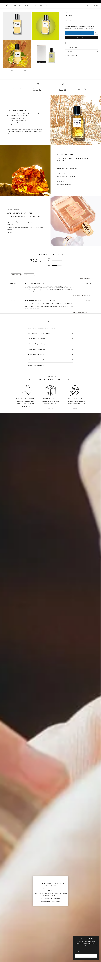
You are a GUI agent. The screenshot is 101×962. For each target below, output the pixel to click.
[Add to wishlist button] (96, 33)
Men (15, 5)
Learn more (9, 232)
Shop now (50, 408)
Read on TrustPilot (45, 901)
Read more (40, 291)
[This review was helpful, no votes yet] (86, 312)
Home (26, 5)
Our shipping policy (26, 406)
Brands (41, 5)
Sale (47, 5)
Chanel (67, 12)
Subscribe (86, 956)
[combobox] (29, 274)
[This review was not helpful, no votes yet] (89, 295)
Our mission (75, 408)
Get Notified (81, 37)
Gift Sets (33, 5)
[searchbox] (15, 275)
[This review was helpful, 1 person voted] (87, 295)
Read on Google (55, 901)
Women (20, 5)
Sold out (80, 33)
